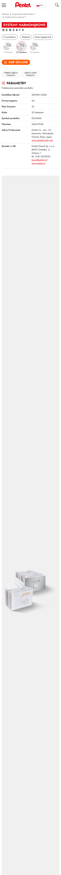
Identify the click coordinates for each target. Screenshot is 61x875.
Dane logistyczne (43, 37)
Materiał (26, 37)
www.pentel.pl (38, 163)
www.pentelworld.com (42, 140)
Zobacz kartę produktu (30, 74)
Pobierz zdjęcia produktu (11, 74)
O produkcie (10, 37)
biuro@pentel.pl (39, 160)
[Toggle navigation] (4, 4)
